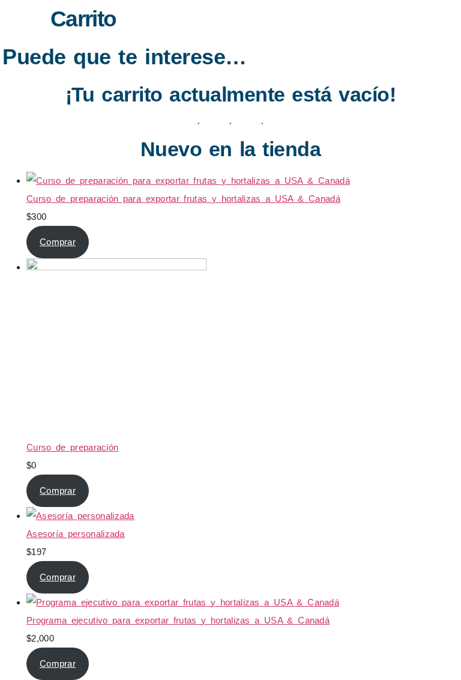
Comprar (58, 242)
